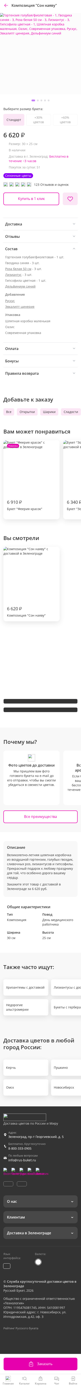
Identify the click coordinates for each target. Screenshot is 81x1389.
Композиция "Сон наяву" (26, 611)
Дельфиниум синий (20, 286)
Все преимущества (40, 816)
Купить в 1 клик (31, 198)
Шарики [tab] (49, 412)
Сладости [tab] (71, 412)
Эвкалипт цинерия (19, 306)
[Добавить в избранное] (70, 199)
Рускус (10, 301)
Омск (10, 1087)
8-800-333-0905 (20, 1148)
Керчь (11, 1067)
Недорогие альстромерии (17, 1007)
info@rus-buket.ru (22, 1160)
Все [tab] (8, 412)
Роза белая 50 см (18, 269)
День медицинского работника (57, 922)
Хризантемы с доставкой (25, 987)
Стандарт (14, 120)
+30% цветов (38, 119)
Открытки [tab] (27, 412)
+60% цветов (65, 119)
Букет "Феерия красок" (24, 477)
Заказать (44, 1363)
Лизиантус (13, 274)
